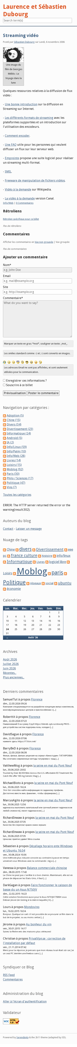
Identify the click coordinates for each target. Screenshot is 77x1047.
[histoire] (39, 556)
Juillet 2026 (11, 664)
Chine (11, 549)
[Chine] (4, 549)
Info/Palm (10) (16, 451)
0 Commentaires (24, 203)
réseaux (35, 583)
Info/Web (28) (16, 456)
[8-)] (26, 362)
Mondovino (31, 907)
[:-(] (22, 362)
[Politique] (65, 573)
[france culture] (8, 556)
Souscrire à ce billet (19, 385)
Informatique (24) (19, 433)
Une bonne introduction (21, 104)
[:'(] (4, 362)
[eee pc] (65, 549)
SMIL (8, 171)
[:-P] (35, 362)
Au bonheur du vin (38, 924)
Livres (40, 562)
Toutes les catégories (17, 495)
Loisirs (7, 573)
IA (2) (10, 442)
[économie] (4, 589)
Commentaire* (13, 298)
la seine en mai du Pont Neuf (52, 765)
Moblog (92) (15, 469)
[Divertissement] (33, 549)
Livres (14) (14, 460)
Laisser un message (29, 529)
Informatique (19, 561)
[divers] (17, 549)
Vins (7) (12, 487)
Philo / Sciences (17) (20, 478)
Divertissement (50, 549)
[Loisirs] (68, 562)
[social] (43, 583)
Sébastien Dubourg (24, 42)
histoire (47, 556)
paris (57, 572)
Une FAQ (10, 144)
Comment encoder (17, 135)
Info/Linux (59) (17, 447)
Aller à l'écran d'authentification (25, 1001)
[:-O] (17, 362)
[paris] (49, 573)
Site (5, 287)
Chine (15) (13, 420)
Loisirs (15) (14, 465)
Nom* (7, 265)
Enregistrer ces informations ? (26, 380)
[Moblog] (14, 573)
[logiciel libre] (46, 562)
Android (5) (14, 438)
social (49, 583)
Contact (8, 529)
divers (25, 549)
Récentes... (9, 673)
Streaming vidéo (20, 35)
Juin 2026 (9, 668)
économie (14, 589)
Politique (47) (16, 483)
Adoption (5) (15, 415)
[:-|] (13, 362)
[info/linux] (54, 556)
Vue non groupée (44, 242)
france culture (24, 555)
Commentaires (13, 979)
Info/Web (8, 203)
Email (7, 276)
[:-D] (31, 362)
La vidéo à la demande (20, 198)
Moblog (32, 571)
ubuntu (64, 583)
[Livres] (34, 562)
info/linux (63, 556)
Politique (14, 582)
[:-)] (8, 362)
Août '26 (33, 637)
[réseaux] (27, 583)
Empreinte (12, 158)
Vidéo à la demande (18, 189)
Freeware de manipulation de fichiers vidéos (35, 180)
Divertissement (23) (20, 429)
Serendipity (22, 1037)
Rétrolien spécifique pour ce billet (21, 219)
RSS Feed (9, 975)
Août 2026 (10, 659)
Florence (36, 699)
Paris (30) (13, 474)
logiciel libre (57, 562)
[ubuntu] (55, 583)
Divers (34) (14, 424)
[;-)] (40, 362)
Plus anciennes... (13, 677)
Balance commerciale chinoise (47, 868)
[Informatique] (4, 562)
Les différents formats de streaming (29, 118)
